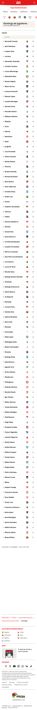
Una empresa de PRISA (18, 695)
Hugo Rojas (9, 422)
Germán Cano (10, 106)
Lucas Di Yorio (10, 267)
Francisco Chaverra (12, 507)
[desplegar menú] (3, 2)
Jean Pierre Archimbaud (14, 257)
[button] (18, 700)
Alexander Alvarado (12, 61)
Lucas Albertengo (11, 71)
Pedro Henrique (11, 472)
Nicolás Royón (10, 392)
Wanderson (9, 377)
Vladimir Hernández (12, 207)
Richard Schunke (11, 177)
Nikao (7, 482)
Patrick (7, 132)
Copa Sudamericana (18, 8)
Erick (7, 127)
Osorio (7, 202)
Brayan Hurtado (11, 172)
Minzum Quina (10, 532)
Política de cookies (7, 685)
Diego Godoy (9, 467)
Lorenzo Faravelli (11, 91)
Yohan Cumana (10, 157)
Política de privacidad (22, 682)
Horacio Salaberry (11, 222)
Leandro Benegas (11, 101)
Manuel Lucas (10, 477)
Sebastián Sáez (10, 76)
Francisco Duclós (11, 492)
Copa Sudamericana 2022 (10, 621)
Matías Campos (10, 452)
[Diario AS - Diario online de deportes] (18, 2)
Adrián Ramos (10, 162)
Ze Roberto (9, 297)
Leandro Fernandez (12, 247)
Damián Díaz (9, 312)
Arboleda (8, 282)
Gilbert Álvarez (10, 527)
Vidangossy (9, 382)
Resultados (14, 11)
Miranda (8, 327)
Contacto (4, 682)
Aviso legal (12, 682)
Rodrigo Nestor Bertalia (14, 277)
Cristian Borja (10, 192)
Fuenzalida (9, 332)
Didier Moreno (10, 402)
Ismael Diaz (9, 232)
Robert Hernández (12, 347)
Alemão (7, 227)
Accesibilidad (5, 687)
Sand (6, 142)
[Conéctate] (34, 3)
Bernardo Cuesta (11, 41)
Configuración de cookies (20, 685)
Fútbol (14, 618)
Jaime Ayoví (9, 512)
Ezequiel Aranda (11, 427)
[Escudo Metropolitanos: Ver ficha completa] (24, 17)
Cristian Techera (11, 66)
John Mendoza (10, 46)
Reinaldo (8, 302)
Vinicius (8, 167)
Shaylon (8, 122)
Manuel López (10, 96)
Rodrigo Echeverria (12, 287)
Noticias (5, 11)
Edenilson (8, 137)
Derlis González (11, 522)
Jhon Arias (8, 322)
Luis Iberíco (9, 262)
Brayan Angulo (10, 81)
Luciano (8, 56)
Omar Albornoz (10, 187)
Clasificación (24, 11)
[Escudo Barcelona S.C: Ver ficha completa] (14, 17)
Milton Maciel (10, 462)
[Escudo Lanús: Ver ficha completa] (9, 17)
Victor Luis (9, 502)
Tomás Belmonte (11, 407)
